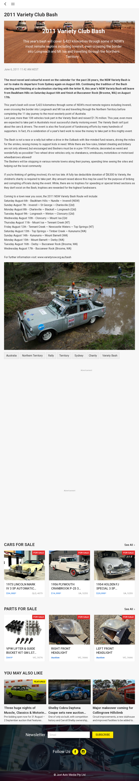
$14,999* (56, 593)
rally (51, 355)
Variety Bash (109, 355)
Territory (64, 355)
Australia (11, 355)
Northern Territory (32, 355)
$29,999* (101, 593)
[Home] (69, 765)
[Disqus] (69, 441)
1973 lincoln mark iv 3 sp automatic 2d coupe (20, 588)
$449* (9, 657)
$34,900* (11, 593)
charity (93, 355)
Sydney (79, 355)
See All (128, 544)
